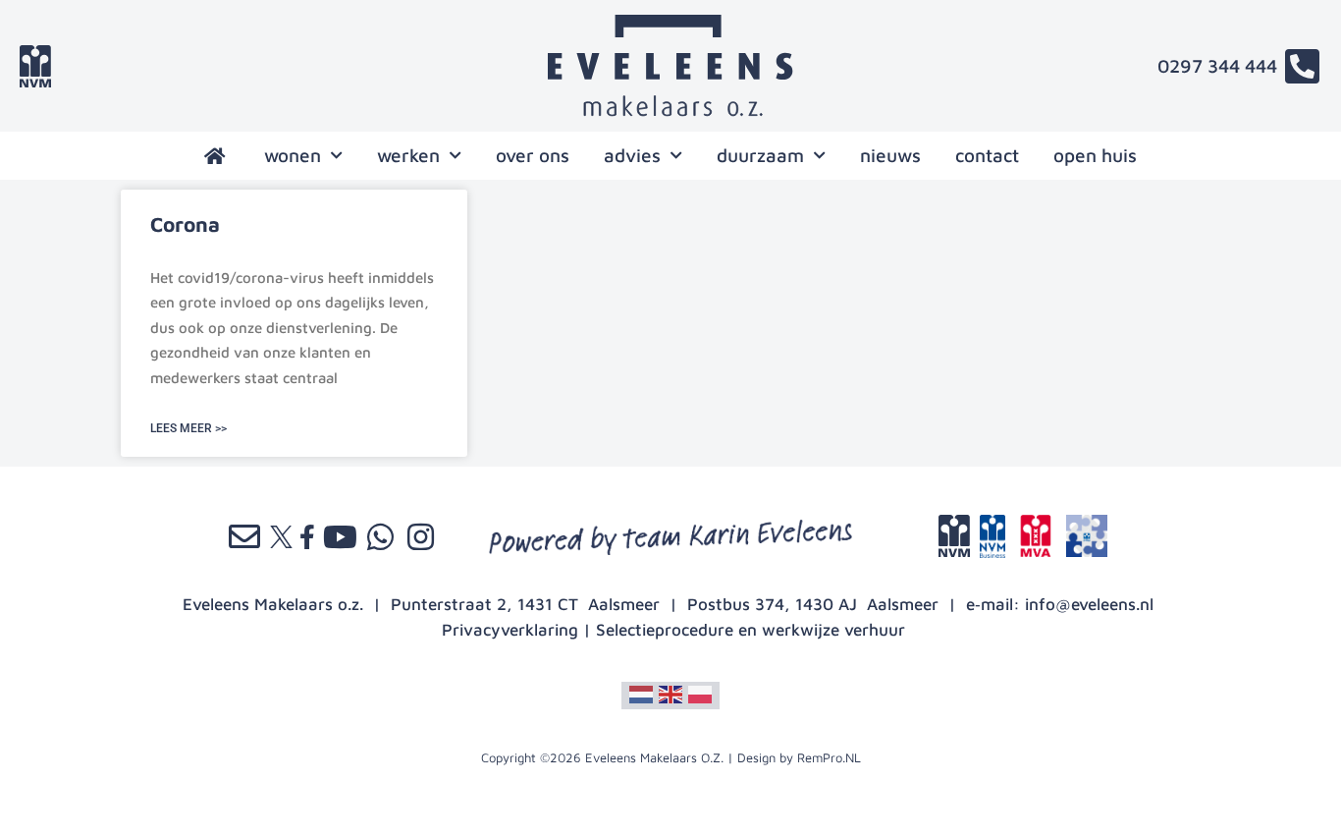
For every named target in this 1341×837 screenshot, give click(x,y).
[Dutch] (641, 693)
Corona (185, 224)
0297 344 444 (1217, 66)
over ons (532, 155)
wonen (292, 155)
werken (408, 155)
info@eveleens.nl (1089, 604)
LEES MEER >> (188, 428)
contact (987, 155)
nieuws (890, 155)
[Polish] (700, 693)
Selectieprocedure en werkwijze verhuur (750, 630)
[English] (670, 693)
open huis (1095, 155)
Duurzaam (760, 155)
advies (632, 155)
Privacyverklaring (510, 630)
